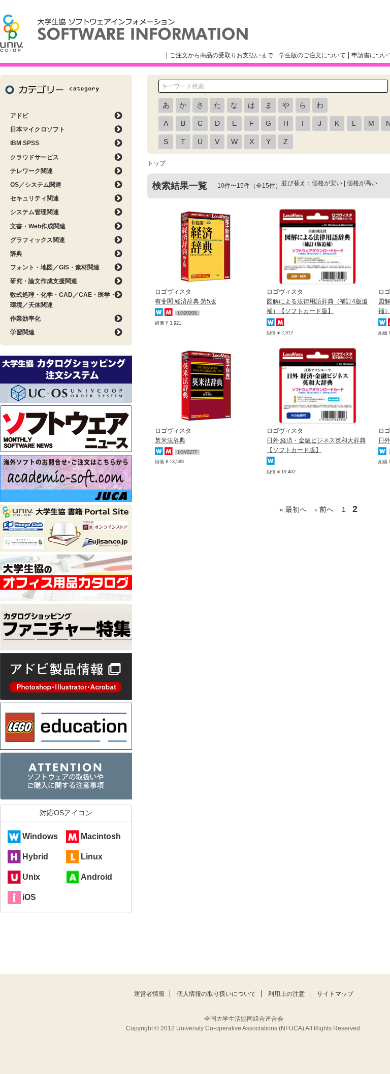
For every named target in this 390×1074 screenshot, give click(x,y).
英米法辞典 (170, 440)
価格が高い (362, 183)
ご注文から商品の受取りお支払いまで (221, 55)
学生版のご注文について (312, 55)
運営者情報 (149, 993)
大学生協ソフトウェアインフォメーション (124, 33)
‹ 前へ (324, 509)
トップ (156, 163)
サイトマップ (335, 993)
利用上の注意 (286, 993)
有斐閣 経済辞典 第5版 (185, 301)
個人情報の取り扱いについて (216, 993)
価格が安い (327, 183)
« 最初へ (293, 509)
